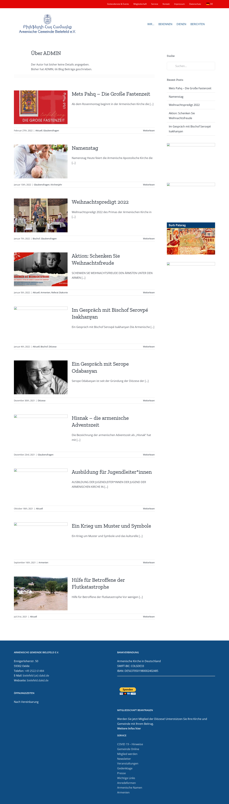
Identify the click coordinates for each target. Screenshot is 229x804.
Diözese (52, 346)
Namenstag (85, 148)
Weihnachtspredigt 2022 (100, 202)
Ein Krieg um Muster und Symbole (111, 526)
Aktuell (38, 130)
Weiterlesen (149, 130)
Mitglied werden (127, 754)
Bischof (36, 238)
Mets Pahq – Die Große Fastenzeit (111, 94)
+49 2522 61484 (34, 671)
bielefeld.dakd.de (37, 680)
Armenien (45, 292)
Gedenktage (124, 768)
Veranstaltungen (127, 763)
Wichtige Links (126, 778)
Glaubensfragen (51, 130)
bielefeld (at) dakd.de (36, 675)
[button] (210, 24)
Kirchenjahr (56, 184)
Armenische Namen (129, 787)
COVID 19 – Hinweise (130, 744)
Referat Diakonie (59, 292)
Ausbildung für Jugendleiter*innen (112, 472)
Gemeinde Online (128, 749)
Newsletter (124, 759)
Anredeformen (126, 783)
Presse (121, 773)
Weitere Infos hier (129, 728)
